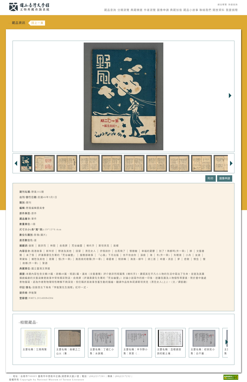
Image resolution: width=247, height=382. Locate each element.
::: (7, 2)
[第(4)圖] (89, 163)
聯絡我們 (205, 10)
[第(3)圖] (66, 163)
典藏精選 (137, 10)
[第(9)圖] (201, 163)
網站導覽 (222, 5)
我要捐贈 (232, 10)
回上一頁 (37, 23)
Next (230, 95)
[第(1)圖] (26, 163)
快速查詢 (233, 5)
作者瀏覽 (150, 10)
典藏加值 (176, 10)
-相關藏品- (28, 322)
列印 (211, 178)
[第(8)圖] (179, 163)
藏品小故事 (190, 10)
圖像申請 (163, 10)
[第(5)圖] (111, 163)
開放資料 (219, 10)
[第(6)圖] (134, 163)
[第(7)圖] (156, 163)
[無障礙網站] (230, 377)
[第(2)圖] (44, 163)
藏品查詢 (110, 10)
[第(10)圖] (224, 163)
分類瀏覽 (123, 10)
